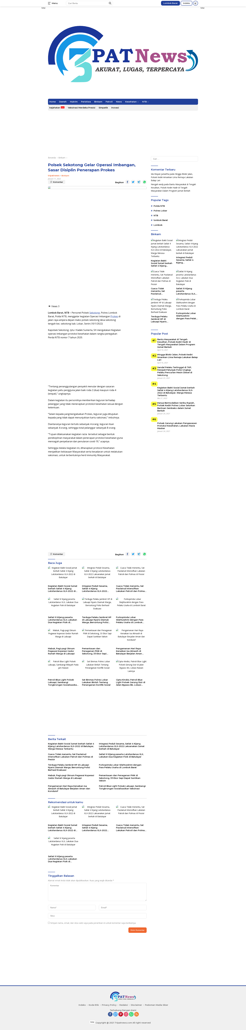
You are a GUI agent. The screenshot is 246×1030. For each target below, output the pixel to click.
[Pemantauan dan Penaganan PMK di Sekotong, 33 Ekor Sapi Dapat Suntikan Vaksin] (97, 637)
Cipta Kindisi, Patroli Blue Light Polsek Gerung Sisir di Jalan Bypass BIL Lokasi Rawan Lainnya (130, 682)
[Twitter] (115, 1014)
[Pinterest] (120, 1014)
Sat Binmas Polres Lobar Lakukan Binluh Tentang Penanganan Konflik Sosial (96, 682)
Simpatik (103, 107)
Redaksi (123, 1005)
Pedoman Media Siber (156, 1005)
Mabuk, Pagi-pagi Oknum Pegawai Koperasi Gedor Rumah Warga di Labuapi (61, 651)
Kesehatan (131, 101)
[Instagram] (126, 1014)
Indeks (186, 3)
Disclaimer (136, 1005)
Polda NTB (159, 206)
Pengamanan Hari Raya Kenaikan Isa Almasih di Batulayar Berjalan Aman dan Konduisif (129, 651)
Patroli (109, 101)
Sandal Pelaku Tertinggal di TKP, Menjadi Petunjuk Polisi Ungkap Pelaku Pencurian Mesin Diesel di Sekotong (174, 371)
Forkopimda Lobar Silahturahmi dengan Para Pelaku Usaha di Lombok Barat (129, 620)
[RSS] (136, 1014)
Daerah (63, 101)
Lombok (158, 225)
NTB (144, 101)
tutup (43, 8)
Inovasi (115, 107)
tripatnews (54, 175)
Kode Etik (94, 1005)
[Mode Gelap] (195, 3)
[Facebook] (110, 1014)
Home (52, 101)
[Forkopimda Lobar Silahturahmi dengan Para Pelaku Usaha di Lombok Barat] (131, 606)
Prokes (114, 316)
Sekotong (94, 312)
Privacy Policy (109, 1005)
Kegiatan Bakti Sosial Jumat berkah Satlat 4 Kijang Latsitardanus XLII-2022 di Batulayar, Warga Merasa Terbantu (62, 589)
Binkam (98, 101)
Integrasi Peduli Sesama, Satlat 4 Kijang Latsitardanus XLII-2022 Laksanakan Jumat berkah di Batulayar (96, 589)
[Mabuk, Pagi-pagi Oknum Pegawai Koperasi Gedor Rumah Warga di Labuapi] (63, 637)
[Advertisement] (32, 63)
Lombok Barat (170, 3)
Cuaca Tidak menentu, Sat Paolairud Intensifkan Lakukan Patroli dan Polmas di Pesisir (131, 589)
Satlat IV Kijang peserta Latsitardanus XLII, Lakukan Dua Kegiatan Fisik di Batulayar (62, 620)
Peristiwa (86, 101)
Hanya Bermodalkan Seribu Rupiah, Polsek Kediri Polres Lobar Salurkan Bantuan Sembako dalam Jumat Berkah (176, 407)
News (119, 101)
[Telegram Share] (139, 182)
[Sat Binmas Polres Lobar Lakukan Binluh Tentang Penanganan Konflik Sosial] (97, 668)
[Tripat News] (123, 53)
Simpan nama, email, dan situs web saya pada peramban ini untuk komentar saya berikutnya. (93, 923)
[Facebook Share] (127, 182)
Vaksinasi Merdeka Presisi (81, 107)
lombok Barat (161, 220)
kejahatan (54, 107)
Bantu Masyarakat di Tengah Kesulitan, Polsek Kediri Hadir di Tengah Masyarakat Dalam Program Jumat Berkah (173, 187)
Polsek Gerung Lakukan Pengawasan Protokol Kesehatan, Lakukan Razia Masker (177, 426)
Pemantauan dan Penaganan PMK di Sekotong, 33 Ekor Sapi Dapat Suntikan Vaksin (94, 651)
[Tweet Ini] (133, 182)
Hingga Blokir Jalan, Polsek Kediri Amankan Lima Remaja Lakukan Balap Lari (172, 177)
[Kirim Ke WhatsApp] (144, 182)
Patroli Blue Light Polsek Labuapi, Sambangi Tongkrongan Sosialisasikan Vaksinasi (63, 682)
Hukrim (74, 101)
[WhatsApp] (131, 1014)
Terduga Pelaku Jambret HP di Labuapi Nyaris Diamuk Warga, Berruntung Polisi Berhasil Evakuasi (96, 620)
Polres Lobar (160, 210)
